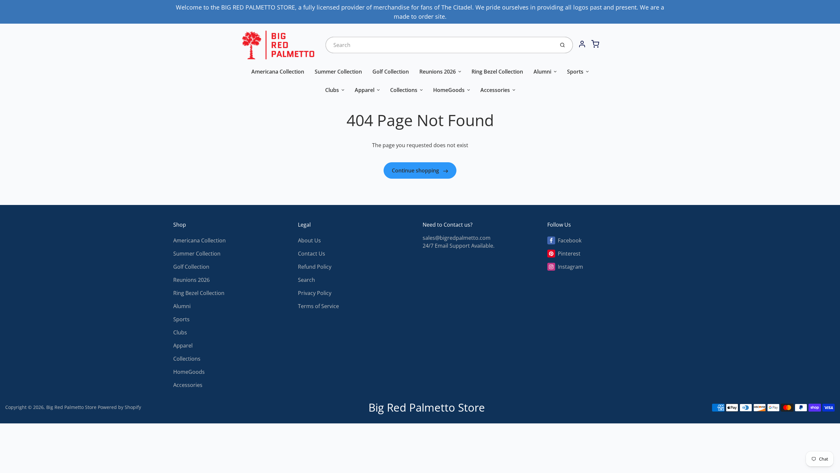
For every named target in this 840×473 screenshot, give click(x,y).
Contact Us (311, 253)
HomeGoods (449, 90)
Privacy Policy (314, 293)
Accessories (495, 90)
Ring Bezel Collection (497, 71)
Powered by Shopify (119, 407)
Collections (403, 90)
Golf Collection (390, 71)
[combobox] (440, 45)
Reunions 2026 (437, 71)
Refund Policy (314, 266)
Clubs (332, 90)
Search (306, 279)
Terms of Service (318, 306)
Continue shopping (416, 170)
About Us (309, 240)
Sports (575, 71)
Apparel (364, 90)
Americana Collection (277, 71)
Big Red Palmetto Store (71, 407)
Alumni (542, 71)
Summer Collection (338, 71)
